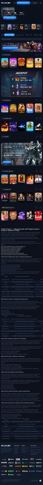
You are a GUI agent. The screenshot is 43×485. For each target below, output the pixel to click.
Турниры (15, 450)
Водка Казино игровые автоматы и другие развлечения (12, 253)
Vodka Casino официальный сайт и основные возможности (13, 246)
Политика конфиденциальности (25, 450)
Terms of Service (33, 454)
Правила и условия (24, 447)
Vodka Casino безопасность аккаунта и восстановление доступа (14, 254)
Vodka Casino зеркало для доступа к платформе (11, 249)
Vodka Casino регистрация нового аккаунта (10, 251)
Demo (5, 68)
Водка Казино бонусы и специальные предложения (11, 247)
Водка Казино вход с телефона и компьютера (10, 250)
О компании (16, 447)
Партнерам (23, 452)
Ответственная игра (25, 448)
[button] (2, 35)
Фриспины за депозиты (16, 453)
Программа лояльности (16, 449)
